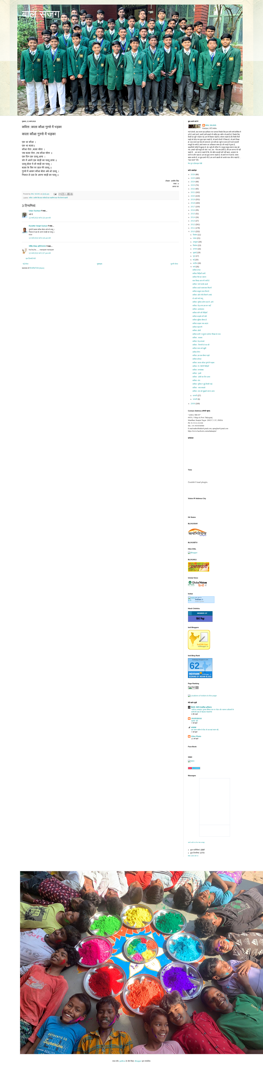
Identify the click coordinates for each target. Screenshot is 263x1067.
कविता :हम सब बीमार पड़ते (201, 355)
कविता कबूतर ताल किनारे (201, 291)
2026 (193, 174)
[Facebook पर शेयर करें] (68, 194)
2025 (193, 178)
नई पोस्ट (25, 264)
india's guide (199, 601)
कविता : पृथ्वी (197, 373)
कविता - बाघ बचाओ (199, 388)
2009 (193, 404)
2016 (193, 210)
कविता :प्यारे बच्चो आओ (200, 284)
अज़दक (193, 727)
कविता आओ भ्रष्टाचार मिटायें (202, 288)
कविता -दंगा (196, 380)
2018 (193, 203)
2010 (193, 231)
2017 (193, 207)
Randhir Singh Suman (38, 226)
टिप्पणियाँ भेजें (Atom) (37, 268)
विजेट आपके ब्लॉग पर (193, 856)
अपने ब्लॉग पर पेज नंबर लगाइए (196, 842)
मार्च (194, 267)
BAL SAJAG (210, 125)
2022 (193, 189)
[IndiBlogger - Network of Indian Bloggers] (199, 649)
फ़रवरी (195, 395)
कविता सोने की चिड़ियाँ (200, 313)
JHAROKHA (196, 718)
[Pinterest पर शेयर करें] (71, 194)
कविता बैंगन (196, 352)
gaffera (122, 1061)
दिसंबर (195, 235)
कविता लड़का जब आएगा (200, 323)
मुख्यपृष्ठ (99, 264)
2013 (193, 221)
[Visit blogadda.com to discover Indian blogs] (194, 769)
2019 (193, 199)
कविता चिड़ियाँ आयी (199, 273)
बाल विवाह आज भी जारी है (201, 281)
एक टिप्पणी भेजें (30, 258)
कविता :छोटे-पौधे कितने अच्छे (202, 295)
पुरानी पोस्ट (174, 264)
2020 (193, 196)
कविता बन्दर (196, 270)
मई (194, 260)
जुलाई (195, 253)
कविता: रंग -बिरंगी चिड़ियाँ (201, 366)
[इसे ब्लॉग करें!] (62, 194)
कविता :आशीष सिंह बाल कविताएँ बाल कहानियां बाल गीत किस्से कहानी (48, 198)
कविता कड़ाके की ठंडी (200, 316)
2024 (193, 182)
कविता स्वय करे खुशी (199, 348)
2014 (193, 217)
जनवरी (195, 399)
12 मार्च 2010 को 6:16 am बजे (40, 218)
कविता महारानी (197, 327)
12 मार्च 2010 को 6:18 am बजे (40, 238)
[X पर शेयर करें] (65, 194)
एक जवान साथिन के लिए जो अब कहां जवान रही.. (205, 730)
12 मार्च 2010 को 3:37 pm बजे (40, 253)
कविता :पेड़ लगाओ (198, 341)
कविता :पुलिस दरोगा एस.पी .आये (203, 302)
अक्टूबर (195, 242)
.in (199, 599)
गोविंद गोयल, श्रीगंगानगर (37, 246)
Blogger (138, 1061)
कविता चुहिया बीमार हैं (200, 320)
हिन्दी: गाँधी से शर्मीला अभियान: (201, 707)
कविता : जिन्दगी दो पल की (201, 345)
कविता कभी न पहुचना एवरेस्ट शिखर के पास (207, 334)
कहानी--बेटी (194, 721)
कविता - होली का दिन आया (201, 377)
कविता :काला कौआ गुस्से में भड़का (203, 363)
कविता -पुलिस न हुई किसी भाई (202, 384)
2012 (193, 224)
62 (194, 666)
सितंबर (195, 245)
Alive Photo (196, 736)
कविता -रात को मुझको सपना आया (204, 391)
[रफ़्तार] (191, 761)
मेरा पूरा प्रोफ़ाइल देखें (195, 163)
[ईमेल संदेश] (55, 194)
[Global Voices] (197, 587)
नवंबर (195, 238)
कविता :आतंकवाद (198, 309)
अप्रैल (195, 263)
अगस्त (195, 249)
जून (194, 256)
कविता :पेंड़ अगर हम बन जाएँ (202, 306)
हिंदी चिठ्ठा (200, 618)
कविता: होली (197, 330)
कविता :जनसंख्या (198, 370)
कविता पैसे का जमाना (199, 277)
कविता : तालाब (197, 338)
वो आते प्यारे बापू (198, 298)
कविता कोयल (197, 359)
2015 (193, 214)
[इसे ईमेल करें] (59, 194)
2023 (193, 185)
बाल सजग (41, 14)
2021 (193, 192)
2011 (193, 228)
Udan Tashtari (35, 211)
